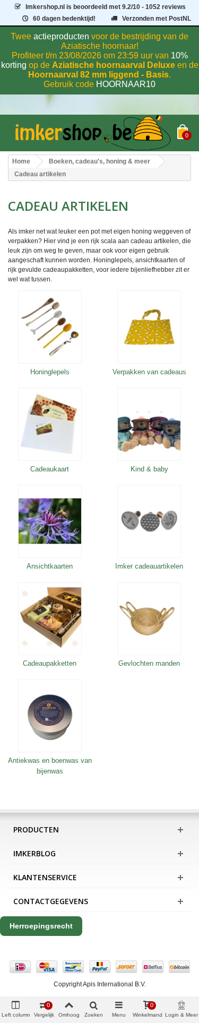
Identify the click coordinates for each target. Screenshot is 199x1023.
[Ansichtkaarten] (49, 521)
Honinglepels (50, 372)
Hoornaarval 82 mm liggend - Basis (98, 74)
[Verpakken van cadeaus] (149, 327)
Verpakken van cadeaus (149, 372)
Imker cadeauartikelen (149, 566)
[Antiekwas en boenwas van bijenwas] (49, 716)
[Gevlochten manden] (149, 619)
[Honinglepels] (49, 327)
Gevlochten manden (149, 663)
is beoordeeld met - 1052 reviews (105, 7)
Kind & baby (149, 469)
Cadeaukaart (49, 469)
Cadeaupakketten (49, 663)
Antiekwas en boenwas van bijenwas (50, 765)
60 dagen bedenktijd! (64, 18)
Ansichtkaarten (50, 566)
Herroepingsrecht (41, 926)
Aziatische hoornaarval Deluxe (113, 65)
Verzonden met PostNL (156, 18)
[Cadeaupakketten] (49, 619)
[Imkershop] (92, 133)
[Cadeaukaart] (49, 424)
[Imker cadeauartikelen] (149, 521)
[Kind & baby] (149, 424)
